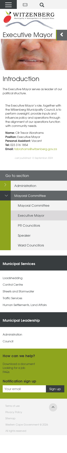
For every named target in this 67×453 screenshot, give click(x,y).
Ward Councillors (31, 245)
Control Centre (13, 284)
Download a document (19, 364)
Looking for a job (14, 368)
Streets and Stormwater (18, 291)
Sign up (55, 388)
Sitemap (10, 418)
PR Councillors (29, 225)
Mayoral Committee (30, 195)
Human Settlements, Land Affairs (25, 305)
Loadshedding (13, 278)
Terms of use (12, 406)
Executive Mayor (31, 215)
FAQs (6, 372)
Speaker (24, 235)
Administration (25, 185)
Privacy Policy (13, 412)
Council (8, 341)
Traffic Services (12, 298)
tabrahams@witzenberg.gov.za (35, 149)
